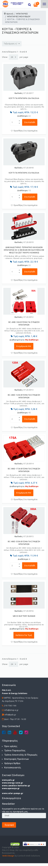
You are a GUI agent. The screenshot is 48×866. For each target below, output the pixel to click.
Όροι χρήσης (10, 746)
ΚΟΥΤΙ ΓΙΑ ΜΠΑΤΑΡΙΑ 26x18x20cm (24, 98)
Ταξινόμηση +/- (10, 44)
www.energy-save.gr (12, 783)
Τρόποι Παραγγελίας (14, 750)
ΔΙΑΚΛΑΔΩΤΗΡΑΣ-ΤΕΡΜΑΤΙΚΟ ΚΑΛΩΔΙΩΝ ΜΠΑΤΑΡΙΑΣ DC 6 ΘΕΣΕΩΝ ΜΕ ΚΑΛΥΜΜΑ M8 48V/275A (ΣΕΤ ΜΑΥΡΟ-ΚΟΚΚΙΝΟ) (24, 250)
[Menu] (44, 4)
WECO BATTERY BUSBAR (24, 616)
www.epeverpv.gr (11, 788)
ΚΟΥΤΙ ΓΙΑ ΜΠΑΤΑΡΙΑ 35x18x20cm (24, 173)
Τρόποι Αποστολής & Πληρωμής (20, 755)
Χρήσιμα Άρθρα (12, 763)
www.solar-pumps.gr (12, 793)
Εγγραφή (9, 825)
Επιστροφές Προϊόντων (16, 759)
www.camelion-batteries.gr (16, 785)
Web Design (8, 856)
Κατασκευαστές (12, 767)
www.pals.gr (8, 780)
